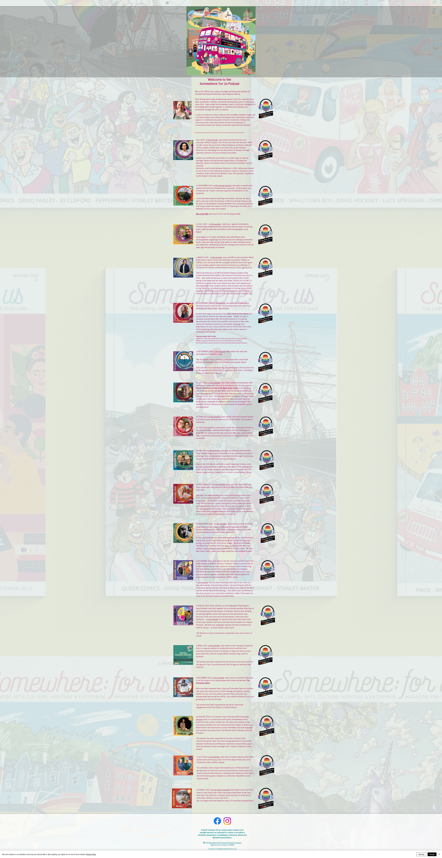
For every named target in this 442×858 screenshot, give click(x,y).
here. (227, 546)
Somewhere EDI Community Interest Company (225, 843)
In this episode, (212, 140)
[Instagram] (227, 821)
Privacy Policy (91, 854)
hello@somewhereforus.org (226, 849)
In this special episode (222, 185)
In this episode (216, 257)
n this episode (202, 582)
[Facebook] (217, 821)
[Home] (167, 2)
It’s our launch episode (220, 790)
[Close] (439, 854)
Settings (421, 854)
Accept (432, 854)
